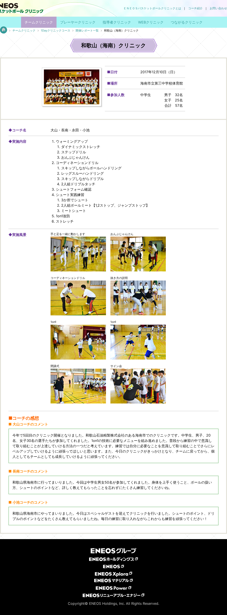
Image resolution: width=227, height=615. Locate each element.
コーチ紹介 (195, 8)
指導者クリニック (117, 22)
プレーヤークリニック (78, 22)
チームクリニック (39, 22)
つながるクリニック (187, 22)
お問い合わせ (218, 8)
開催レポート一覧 (87, 30)
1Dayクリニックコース (55, 30)
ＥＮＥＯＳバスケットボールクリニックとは (152, 8)
